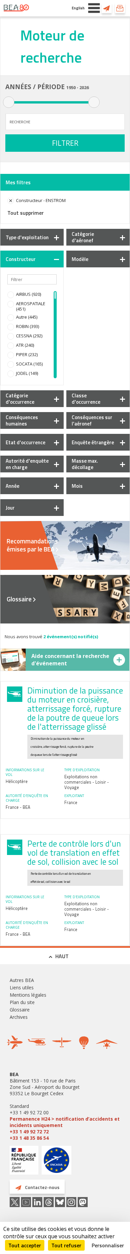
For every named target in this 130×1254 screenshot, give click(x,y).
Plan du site (22, 1002)
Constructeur (21, 259)
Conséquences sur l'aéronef (92, 420)
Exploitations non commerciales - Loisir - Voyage (86, 782)
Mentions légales (28, 995)
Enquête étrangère (93, 442)
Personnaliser (108, 1245)
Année (12, 485)
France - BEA (18, 807)
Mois (77, 485)
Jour (10, 507)
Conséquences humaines (22, 420)
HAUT (62, 956)
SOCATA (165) (29, 364)
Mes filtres (18, 182)
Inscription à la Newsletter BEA (120, 8)
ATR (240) (25, 345)
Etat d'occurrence (25, 442)
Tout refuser (66, 1245)
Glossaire (19, 599)
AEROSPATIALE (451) (30, 306)
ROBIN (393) (27, 326)
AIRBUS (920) (28, 294)
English (78, 8)
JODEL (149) (27, 373)
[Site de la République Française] (24, 1161)
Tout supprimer (25, 213)
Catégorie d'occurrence (20, 398)
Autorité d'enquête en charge (27, 464)
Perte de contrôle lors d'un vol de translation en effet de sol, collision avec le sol (74, 852)
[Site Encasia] (56, 1163)
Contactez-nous (107, 8)
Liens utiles (22, 987)
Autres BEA (22, 980)
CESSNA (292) (29, 335)
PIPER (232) (27, 354)
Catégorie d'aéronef (83, 237)
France (70, 802)
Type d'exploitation (27, 237)
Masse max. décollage (85, 464)
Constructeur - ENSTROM (41, 200)
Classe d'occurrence (86, 398)
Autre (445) (26, 317)
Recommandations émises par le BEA (32, 545)
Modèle (80, 259)
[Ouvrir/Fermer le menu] (94, 8)
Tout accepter (24, 1245)
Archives (19, 1017)
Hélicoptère (17, 781)
